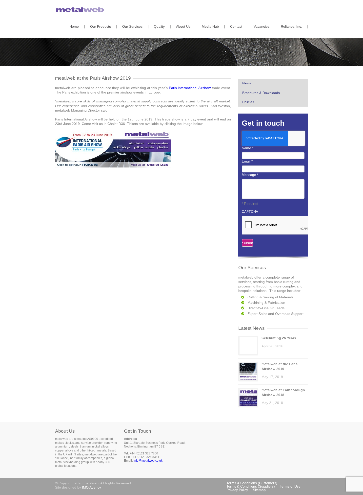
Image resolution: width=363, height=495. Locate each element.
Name (247, 148)
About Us (183, 26)
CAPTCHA (250, 211)
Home (74, 26)
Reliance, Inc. (291, 26)
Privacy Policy (237, 490)
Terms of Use (290, 486)
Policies (248, 102)
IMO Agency (91, 487)
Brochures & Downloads (261, 93)
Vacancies (261, 26)
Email (247, 161)
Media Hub (210, 26)
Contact (236, 26)
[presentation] (279, 225)
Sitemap (259, 490)
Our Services (132, 26)
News (246, 83)
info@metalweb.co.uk (148, 460)
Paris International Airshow (190, 88)
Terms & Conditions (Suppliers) (250, 486)
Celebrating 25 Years (279, 338)
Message (250, 175)
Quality (159, 26)
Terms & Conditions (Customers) (251, 483)
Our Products (100, 26)
